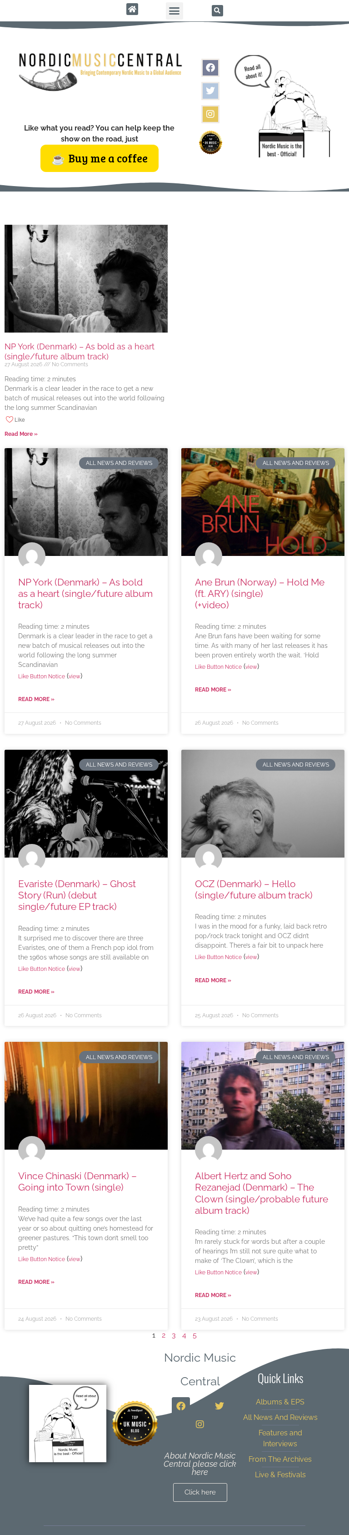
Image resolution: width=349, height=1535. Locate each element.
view (74, 676)
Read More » (21, 434)
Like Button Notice (41, 676)
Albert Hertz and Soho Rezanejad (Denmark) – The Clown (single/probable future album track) (261, 1193)
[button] (174, 11)
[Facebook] (210, 68)
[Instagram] (210, 114)
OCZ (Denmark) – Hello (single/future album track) (254, 889)
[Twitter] (210, 91)
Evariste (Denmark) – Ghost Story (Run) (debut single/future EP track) (77, 895)
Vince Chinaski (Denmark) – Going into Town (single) (77, 1181)
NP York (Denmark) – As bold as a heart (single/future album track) (80, 351)
